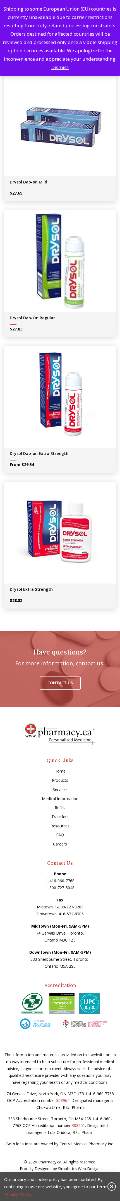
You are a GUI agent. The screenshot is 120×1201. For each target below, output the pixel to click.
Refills (60, 807)
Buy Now (64, 127)
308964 (62, 1100)
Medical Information (60, 798)
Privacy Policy (17, 1194)
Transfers (60, 816)
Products (60, 780)
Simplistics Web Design (79, 1168)
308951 (78, 1125)
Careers (60, 844)
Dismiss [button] (60, 67)
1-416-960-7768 (60, 880)
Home (60, 771)
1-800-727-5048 (60, 887)
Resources (60, 826)
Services (60, 789)
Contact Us (60, 682)
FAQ (60, 834)
